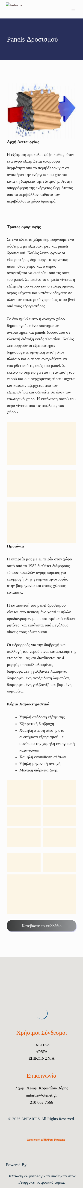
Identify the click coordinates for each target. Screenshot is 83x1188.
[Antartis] (18, 9)
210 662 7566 (41, 1102)
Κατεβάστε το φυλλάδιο (42, 925)
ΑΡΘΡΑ (41, 1051)
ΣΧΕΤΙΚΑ (41, 1045)
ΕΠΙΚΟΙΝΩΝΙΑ (41, 1058)
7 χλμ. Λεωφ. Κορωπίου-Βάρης (41, 1088)
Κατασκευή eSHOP (38, 1139)
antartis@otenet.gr (41, 1095)
